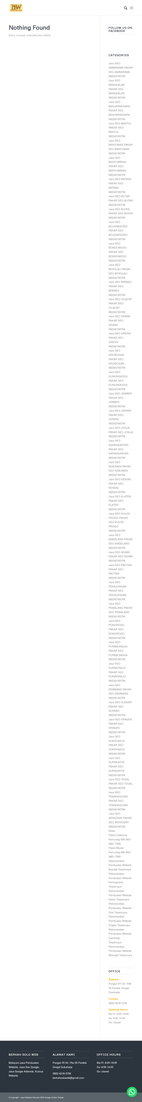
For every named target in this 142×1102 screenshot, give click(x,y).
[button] (132, 1092)
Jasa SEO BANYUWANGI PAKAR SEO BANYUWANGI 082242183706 (117, 166)
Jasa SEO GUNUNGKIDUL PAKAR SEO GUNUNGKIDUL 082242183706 (118, 380)
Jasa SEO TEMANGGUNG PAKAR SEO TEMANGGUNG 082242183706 (118, 800)
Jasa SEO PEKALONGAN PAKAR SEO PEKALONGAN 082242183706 (117, 590)
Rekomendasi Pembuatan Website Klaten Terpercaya (120, 895)
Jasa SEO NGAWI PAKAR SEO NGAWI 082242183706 (121, 556)
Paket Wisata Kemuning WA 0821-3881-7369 (120, 852)
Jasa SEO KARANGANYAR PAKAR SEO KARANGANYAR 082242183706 (118, 449)
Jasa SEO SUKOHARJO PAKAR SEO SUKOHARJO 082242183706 (117, 745)
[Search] (124, 8)
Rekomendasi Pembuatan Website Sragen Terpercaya (120, 921)
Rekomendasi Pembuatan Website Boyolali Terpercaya (120, 865)
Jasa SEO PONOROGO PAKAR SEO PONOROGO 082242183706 (117, 629)
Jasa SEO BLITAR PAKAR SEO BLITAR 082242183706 (121, 200)
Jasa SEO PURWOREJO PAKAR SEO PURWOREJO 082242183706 (117, 672)
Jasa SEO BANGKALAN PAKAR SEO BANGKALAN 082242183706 (117, 88)
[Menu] (131, 7)
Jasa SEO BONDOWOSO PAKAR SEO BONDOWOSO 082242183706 (118, 252)
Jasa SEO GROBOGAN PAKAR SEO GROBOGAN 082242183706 (117, 359)
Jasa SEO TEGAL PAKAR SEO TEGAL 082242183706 (121, 783)
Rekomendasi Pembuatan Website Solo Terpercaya (120, 908)
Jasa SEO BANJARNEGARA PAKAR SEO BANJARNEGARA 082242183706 (119, 110)
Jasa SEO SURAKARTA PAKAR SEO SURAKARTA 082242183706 (117, 766)
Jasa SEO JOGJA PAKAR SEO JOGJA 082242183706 (121, 432)
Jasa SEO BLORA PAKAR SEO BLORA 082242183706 (121, 213)
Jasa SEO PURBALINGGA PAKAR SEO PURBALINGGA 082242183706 (118, 650)
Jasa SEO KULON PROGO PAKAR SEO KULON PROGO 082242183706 (119, 522)
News (112, 830)
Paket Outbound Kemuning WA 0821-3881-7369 (120, 839)
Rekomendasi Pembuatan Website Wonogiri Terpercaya (120, 951)
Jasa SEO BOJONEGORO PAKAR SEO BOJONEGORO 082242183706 (118, 230)
